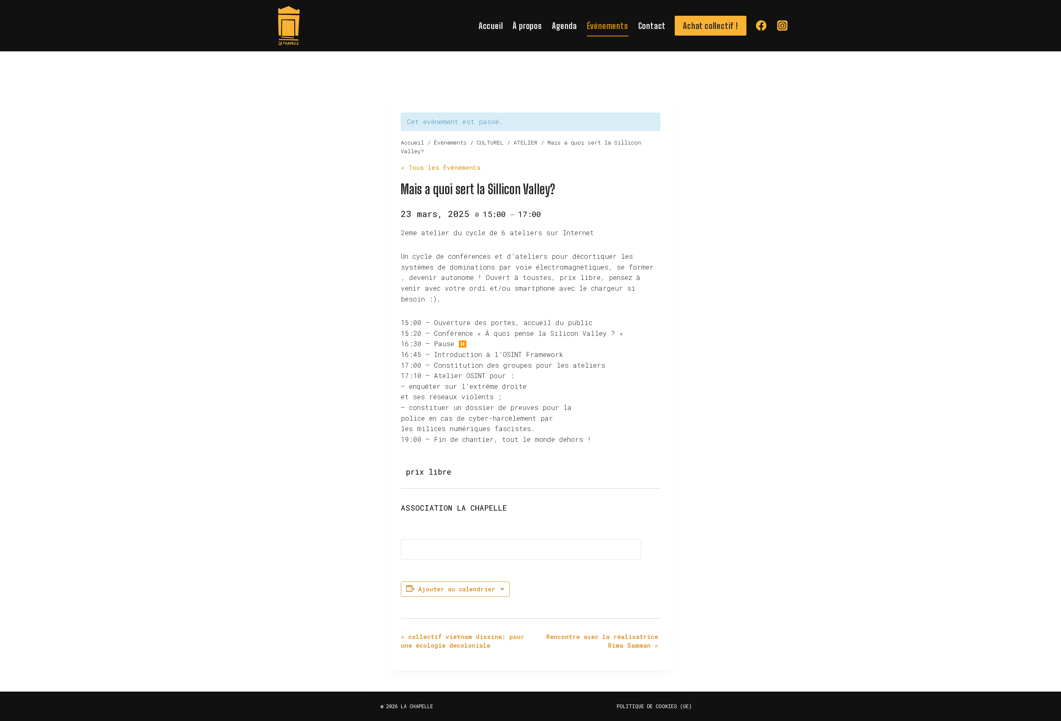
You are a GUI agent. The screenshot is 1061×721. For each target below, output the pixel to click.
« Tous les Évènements (441, 167)
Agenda (564, 26)
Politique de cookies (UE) (654, 706)
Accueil (491, 26)
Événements (607, 26)
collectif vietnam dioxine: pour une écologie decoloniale (462, 640)
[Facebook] (761, 25)
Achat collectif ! (710, 26)
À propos (527, 26)
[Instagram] (782, 25)
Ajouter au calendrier (456, 589)
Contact (652, 26)
